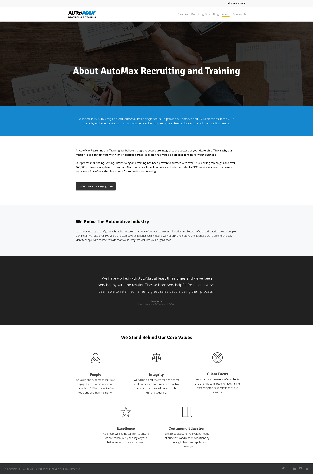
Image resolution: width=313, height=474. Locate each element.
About (226, 14)
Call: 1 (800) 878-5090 (236, 3)
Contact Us (239, 14)
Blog (216, 14)
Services (183, 14)
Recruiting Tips (200, 14)
